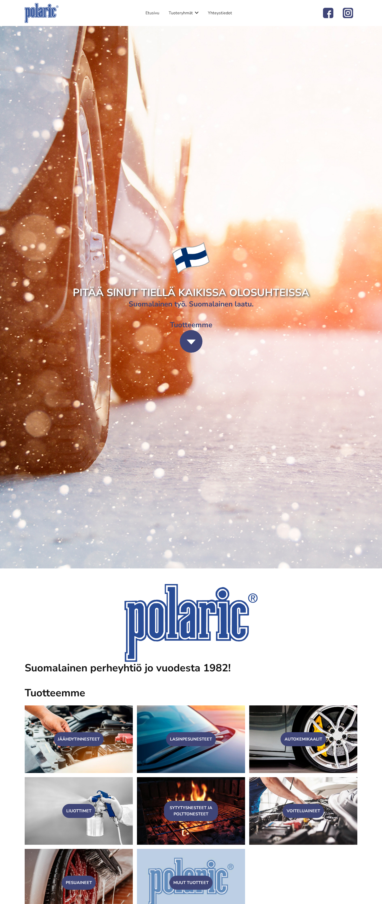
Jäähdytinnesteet (79, 739)
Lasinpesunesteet (191, 739)
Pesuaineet (79, 883)
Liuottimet (78, 811)
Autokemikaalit (303, 739)
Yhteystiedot (220, 13)
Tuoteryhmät (181, 13)
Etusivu (152, 13)
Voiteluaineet (303, 811)
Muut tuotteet (191, 883)
